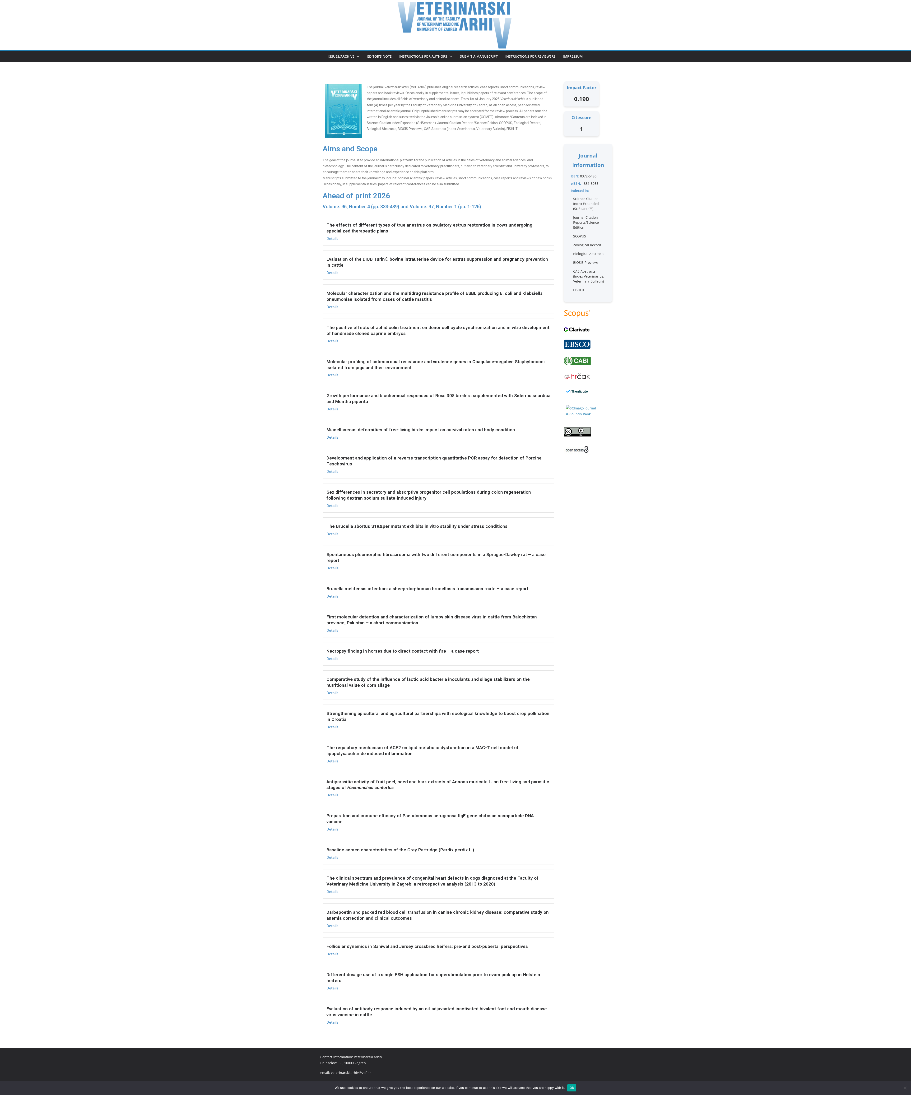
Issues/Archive (341, 56)
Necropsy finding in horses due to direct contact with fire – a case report (402, 651)
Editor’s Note (379, 56)
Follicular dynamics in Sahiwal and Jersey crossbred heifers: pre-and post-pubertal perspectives (427, 946)
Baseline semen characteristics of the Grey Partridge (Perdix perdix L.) (400, 850)
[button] (357, 56)
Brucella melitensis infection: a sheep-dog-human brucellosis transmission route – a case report (427, 588)
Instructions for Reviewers (530, 56)
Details (332, 238)
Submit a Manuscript (479, 56)
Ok (572, 1088)
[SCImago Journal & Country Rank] (581, 411)
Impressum (573, 56)
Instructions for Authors (423, 56)
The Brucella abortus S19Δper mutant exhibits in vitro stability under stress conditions (416, 526)
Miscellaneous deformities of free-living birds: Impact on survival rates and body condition (420, 429)
